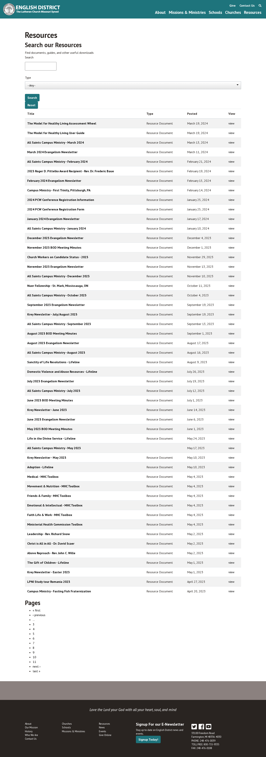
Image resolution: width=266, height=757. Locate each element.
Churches (233, 12)
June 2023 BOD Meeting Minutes (50, 400)
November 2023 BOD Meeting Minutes (54, 247)
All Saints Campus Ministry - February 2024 (57, 161)
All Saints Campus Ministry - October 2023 (56, 295)
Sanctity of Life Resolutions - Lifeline (53, 362)
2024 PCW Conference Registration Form (55, 209)
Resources (252, 12)
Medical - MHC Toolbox (42, 477)
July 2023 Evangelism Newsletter (50, 381)
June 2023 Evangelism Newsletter (51, 419)
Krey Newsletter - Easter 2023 (48, 572)
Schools (215, 12)
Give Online (105, 735)
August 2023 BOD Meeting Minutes (52, 333)
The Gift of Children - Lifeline (48, 562)
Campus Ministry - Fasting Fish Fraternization (59, 591)
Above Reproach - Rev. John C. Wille (51, 553)
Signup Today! (148, 739)
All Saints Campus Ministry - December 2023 (58, 276)
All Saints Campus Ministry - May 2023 (54, 448)
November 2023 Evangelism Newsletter (55, 267)
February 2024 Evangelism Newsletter (54, 181)
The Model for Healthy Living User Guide (56, 133)
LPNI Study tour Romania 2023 (48, 582)
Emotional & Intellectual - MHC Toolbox (54, 505)
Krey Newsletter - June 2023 (47, 410)
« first (37, 610)
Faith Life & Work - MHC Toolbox (49, 515)
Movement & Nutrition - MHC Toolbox (53, 486)
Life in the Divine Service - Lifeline (51, 438)
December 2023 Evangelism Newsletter (55, 238)
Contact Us (247, 5)
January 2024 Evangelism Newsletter (53, 219)
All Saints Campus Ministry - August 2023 (56, 352)
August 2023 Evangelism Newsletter (53, 343)
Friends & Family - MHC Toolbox (49, 496)
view (231, 123)
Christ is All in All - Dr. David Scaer (50, 543)
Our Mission (31, 727)
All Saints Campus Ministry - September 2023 (59, 324)
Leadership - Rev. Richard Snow (48, 534)
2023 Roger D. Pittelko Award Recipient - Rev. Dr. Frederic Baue (70, 171)
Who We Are (31, 735)
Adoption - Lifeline (40, 467)
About (160, 12)
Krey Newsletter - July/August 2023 (52, 314)
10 (34, 657)
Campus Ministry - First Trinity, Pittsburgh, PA (59, 190)
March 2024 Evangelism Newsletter (52, 152)
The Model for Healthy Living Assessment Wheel (61, 123)
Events (102, 731)
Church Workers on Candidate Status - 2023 (57, 257)
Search (29, 57)
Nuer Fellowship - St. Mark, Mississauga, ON (57, 286)
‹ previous (39, 615)
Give (232, 5)
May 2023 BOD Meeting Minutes (49, 429)
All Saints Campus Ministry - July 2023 (53, 391)
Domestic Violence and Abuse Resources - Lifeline (62, 372)
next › (37, 666)
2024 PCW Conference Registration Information (60, 200)
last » (36, 671)
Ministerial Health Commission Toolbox (54, 524)
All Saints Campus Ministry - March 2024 (55, 142)
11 (34, 662)
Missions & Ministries (187, 12)
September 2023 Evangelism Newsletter (56, 305)
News (102, 727)
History (29, 731)
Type (28, 77)
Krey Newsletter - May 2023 (46, 457)
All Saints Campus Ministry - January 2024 (56, 228)
